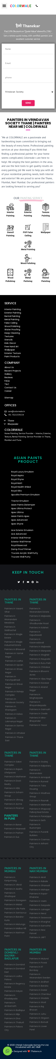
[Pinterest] (33, 582)
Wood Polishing (28, 263)
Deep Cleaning (12, 332)
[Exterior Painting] (28, 207)
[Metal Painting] (28, 244)
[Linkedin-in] (37, 582)
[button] (4, 6)
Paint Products (12, 356)
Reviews (8, 377)
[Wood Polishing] (28, 258)
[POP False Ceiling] (28, 227)
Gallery (8, 374)
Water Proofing (12, 329)
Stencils (8, 339)
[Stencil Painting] (10, 227)
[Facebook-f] (23, 582)
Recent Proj (10, 370)
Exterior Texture (12, 353)
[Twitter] (19, 582)
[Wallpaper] (45, 227)
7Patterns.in (36, 1051)
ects (18, 370)
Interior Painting (12, 309)
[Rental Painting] (45, 272)
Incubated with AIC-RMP (28, 1047)
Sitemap (8, 397)
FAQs (7, 380)
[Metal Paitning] (28, 272)
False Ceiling (10, 322)
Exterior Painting (12, 312)
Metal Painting (28, 249)
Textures (9, 336)
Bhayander (13, 423)
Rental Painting (12, 316)
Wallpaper (45, 232)
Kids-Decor (10, 343)
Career (8, 390)
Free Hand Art (11, 346)
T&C (6, 384)
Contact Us (10, 387)
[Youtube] (28, 582)
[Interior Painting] (10, 207)
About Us (9, 367)
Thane (11, 420)
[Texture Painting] (45, 207)
